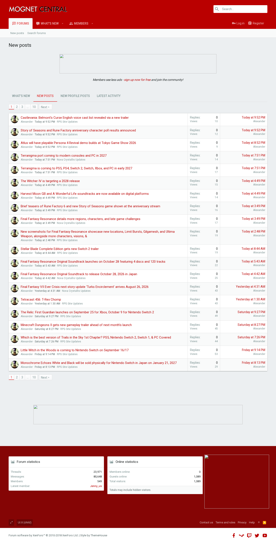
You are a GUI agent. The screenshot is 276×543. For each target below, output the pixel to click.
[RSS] (264, 522)
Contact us (206, 522)
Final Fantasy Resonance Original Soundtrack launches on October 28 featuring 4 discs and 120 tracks (93, 262)
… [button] (28, 107)
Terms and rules (225, 522)
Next (44, 107)
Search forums (36, 33)
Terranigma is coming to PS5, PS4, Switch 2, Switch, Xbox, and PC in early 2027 (76, 168)
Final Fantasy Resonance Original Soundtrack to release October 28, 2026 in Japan (79, 274)
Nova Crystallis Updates (71, 159)
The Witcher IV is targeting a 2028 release (50, 181)
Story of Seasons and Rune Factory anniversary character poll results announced (78, 130)
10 (34, 107)
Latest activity (109, 96)
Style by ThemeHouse (93, 535)
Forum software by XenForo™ (43, 535)
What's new (50, 23)
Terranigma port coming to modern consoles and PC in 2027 (64, 156)
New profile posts (75, 96)
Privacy (242, 522)
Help (252, 522)
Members (81, 23)
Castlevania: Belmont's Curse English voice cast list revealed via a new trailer (75, 118)
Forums (23, 23)
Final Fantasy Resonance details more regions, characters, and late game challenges (80, 219)
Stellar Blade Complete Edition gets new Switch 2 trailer (60, 249)
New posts (17, 33)
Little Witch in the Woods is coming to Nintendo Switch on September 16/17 (75, 350)
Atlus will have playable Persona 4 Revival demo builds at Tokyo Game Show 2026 (78, 143)
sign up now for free (137, 79)
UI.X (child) (24, 522)
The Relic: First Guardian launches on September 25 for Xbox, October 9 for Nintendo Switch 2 (87, 312)
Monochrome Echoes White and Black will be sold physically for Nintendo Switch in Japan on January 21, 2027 (99, 363)
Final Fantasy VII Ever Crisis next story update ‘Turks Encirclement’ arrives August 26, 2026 (85, 287)
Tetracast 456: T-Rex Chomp (41, 299)
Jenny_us (96, 486)
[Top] (259, 522)
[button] (63, 23)
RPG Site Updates (67, 121)
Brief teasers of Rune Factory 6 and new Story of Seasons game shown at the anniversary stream (90, 206)
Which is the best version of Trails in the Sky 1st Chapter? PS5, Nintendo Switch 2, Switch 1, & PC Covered (96, 337)
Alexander (27, 121)
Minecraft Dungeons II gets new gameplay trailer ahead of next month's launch (76, 325)
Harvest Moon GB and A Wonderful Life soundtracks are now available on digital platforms (85, 194)
